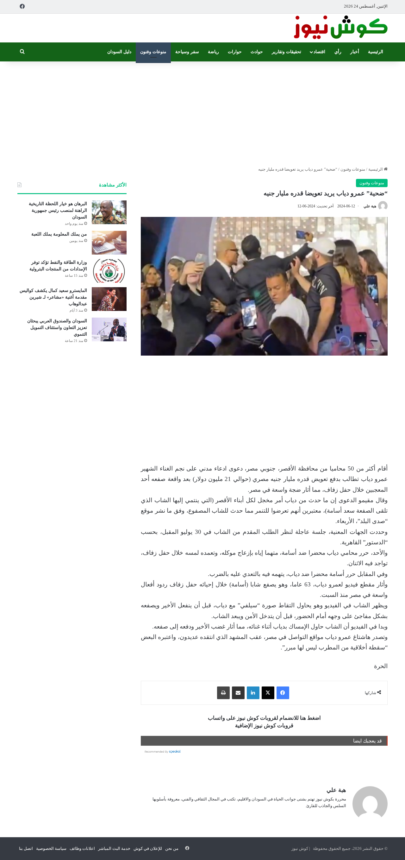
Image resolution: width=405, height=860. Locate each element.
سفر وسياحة (187, 51)
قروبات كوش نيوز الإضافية (264, 726)
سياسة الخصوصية (51, 848)
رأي (337, 51)
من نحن (171, 848)
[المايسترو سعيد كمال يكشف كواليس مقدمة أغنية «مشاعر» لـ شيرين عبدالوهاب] (109, 299)
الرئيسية (375, 51)
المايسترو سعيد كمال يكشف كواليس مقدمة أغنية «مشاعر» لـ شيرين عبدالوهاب (53, 297)
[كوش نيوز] (340, 28)
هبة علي (370, 206)
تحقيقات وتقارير (286, 51)
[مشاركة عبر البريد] (238, 692)
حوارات (235, 51)
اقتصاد (319, 51)
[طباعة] (223, 692)
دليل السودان (119, 51)
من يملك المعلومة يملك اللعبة (59, 234)
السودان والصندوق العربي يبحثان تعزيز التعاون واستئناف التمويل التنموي (57, 328)
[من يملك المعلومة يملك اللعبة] (109, 243)
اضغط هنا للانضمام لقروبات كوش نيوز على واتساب (264, 718)
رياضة (213, 51)
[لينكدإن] (253, 692)
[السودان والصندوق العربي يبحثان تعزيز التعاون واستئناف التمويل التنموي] (109, 329)
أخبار (354, 51)
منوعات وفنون (153, 51)
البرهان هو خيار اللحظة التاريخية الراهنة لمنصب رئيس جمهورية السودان (58, 210)
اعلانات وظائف (82, 848)
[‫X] (268, 692)
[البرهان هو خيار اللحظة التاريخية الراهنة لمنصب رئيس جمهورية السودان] (109, 212)
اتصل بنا (26, 848)
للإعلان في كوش (148, 848)
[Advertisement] (202, 112)
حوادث (257, 51)
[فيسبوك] (283, 692)
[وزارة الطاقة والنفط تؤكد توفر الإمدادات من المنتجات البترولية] (109, 271)
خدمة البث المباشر (114, 848)
